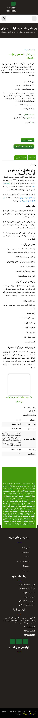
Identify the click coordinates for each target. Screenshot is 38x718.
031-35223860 (11, 8)
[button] (27, 140)
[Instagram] (19, 641)
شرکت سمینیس (14, 488)
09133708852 (11, 11)
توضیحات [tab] (32, 158)
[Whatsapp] (12, 641)
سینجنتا (32, 491)
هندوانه (12, 501)
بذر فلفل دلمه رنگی (20, 118)
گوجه (21, 501)
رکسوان (28, 122)
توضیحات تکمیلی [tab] (21, 158)
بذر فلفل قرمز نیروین (27, 197)
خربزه (6, 501)
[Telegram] (25, 641)
